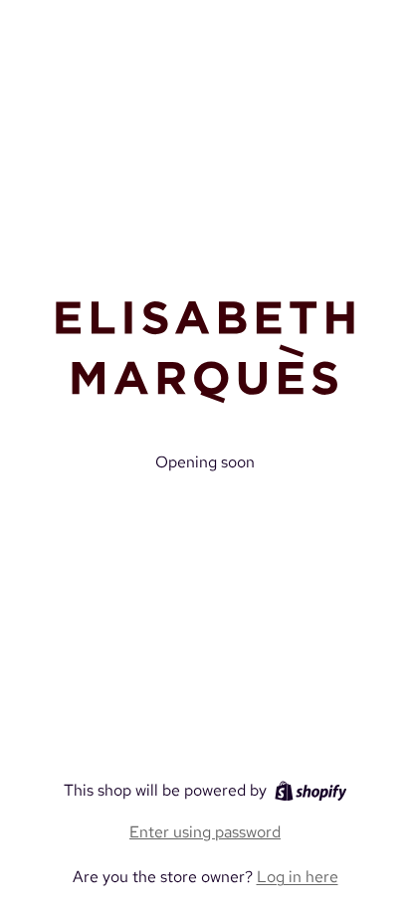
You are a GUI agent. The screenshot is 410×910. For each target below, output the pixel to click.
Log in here (297, 876)
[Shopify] (311, 791)
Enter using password (205, 831)
